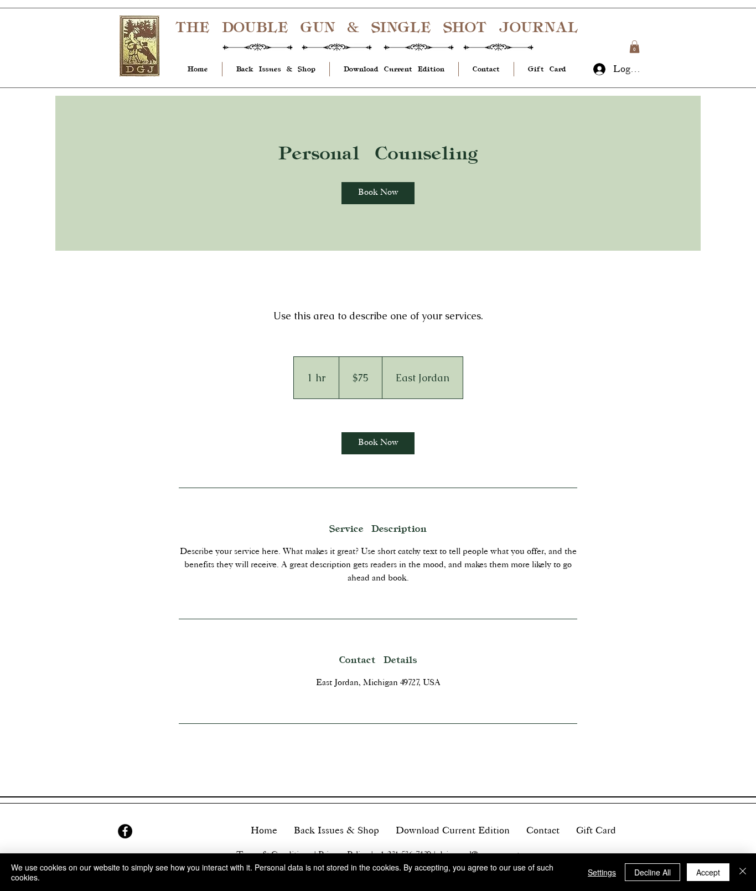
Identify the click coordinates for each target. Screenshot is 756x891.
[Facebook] (125, 831)
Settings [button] (602, 872)
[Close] (742, 872)
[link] (378, 193)
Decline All (652, 872)
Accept (708, 872)
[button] (634, 46)
